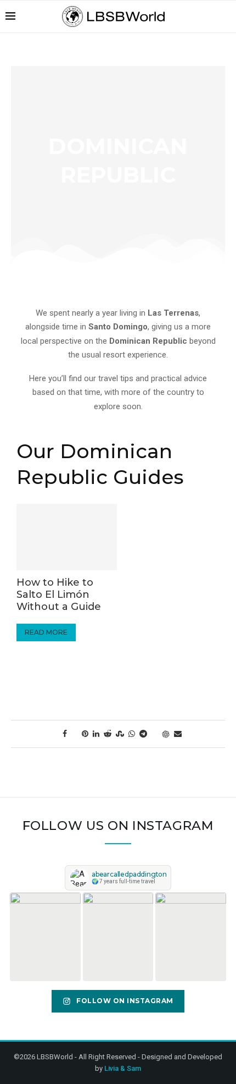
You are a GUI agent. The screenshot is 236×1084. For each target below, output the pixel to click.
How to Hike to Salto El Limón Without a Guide (58, 594)
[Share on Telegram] (143, 733)
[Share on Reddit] (107, 733)
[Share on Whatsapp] (131, 733)
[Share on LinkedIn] (96, 733)
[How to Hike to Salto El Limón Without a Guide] (66, 537)
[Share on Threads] (154, 733)
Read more (50, 632)
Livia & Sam (122, 1068)
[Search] (225, 16)
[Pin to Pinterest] (85, 733)
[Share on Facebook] (65, 733)
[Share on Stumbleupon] (120, 733)
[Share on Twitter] (74, 733)
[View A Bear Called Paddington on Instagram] (45, 937)
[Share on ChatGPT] (166, 734)
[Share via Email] (178, 733)
